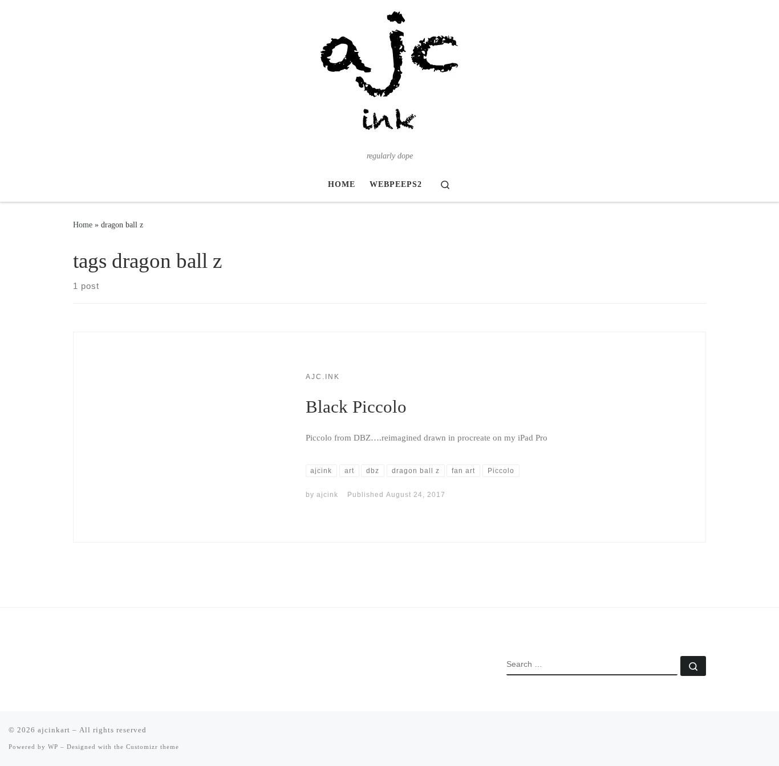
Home (82, 224)
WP (53, 746)
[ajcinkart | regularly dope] (389, 74)
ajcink (327, 495)
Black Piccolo (356, 407)
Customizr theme (152, 746)
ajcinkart (54, 730)
